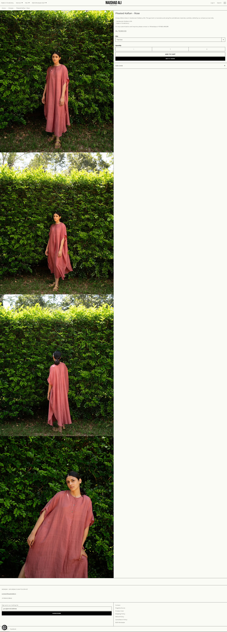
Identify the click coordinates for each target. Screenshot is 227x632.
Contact (117, 605)
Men (26, 3)
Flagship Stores (120, 608)
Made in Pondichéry (7, 3)
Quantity (118, 45)
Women (18, 3)
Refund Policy (119, 616)
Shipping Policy (120, 614)
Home (4, 8)
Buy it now (170, 58)
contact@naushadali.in (9, 594)
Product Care (119, 611)
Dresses (10, 8)
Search (219, 3)
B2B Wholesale (120, 622)
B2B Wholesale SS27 (38, 3)
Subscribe (57, 613)
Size (116, 36)
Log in (213, 3)
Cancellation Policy (121, 619)
